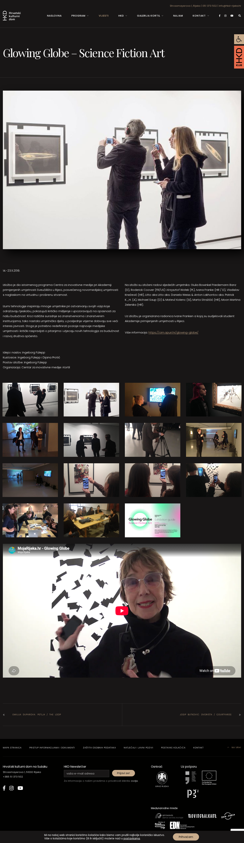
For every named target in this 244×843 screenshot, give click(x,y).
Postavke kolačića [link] (173, 747)
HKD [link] (121, 15)
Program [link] (78, 15)
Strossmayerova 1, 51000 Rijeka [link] (22, 772)
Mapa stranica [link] (12, 747)
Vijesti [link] (104, 15)
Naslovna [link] (54, 15)
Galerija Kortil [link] (148, 15)
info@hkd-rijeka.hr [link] (230, 5)
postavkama (132, 838)
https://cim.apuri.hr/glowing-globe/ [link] (173, 332)
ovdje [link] (134, 780)
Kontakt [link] (199, 15)
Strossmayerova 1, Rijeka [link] (185, 5)
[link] (239, 39)
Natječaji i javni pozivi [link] (138, 747)
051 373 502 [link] (209, 5)
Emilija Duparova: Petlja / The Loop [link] (37, 714)
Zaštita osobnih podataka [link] (99, 747)
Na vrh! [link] (236, 747)
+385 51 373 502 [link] (13, 776)
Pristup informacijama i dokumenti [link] (52, 747)
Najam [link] (178, 15)
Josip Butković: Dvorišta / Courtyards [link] (205, 714)
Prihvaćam (186, 837)
